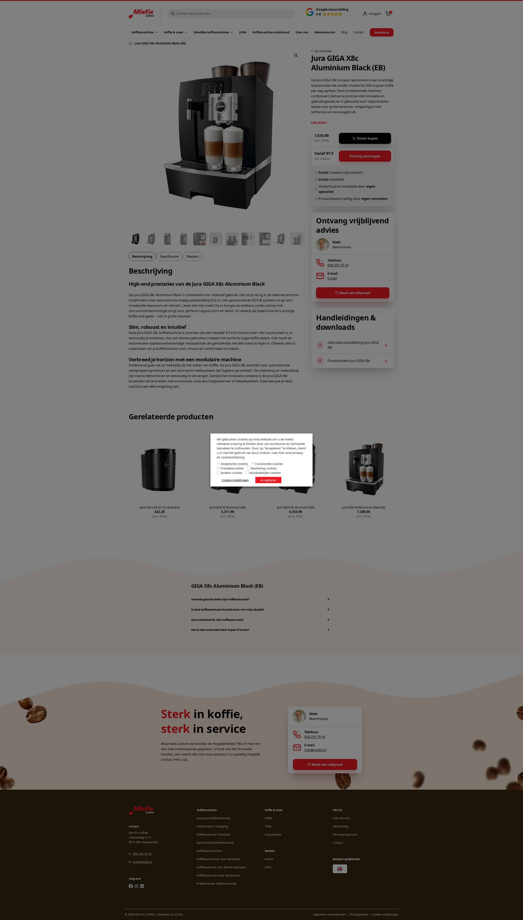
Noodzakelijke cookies (265, 473)
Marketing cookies (264, 468)
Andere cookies (231, 473)
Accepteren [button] (268, 480)
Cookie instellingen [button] (235, 480)
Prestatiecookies (232, 468)
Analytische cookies (234, 464)
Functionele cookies (269, 464)
